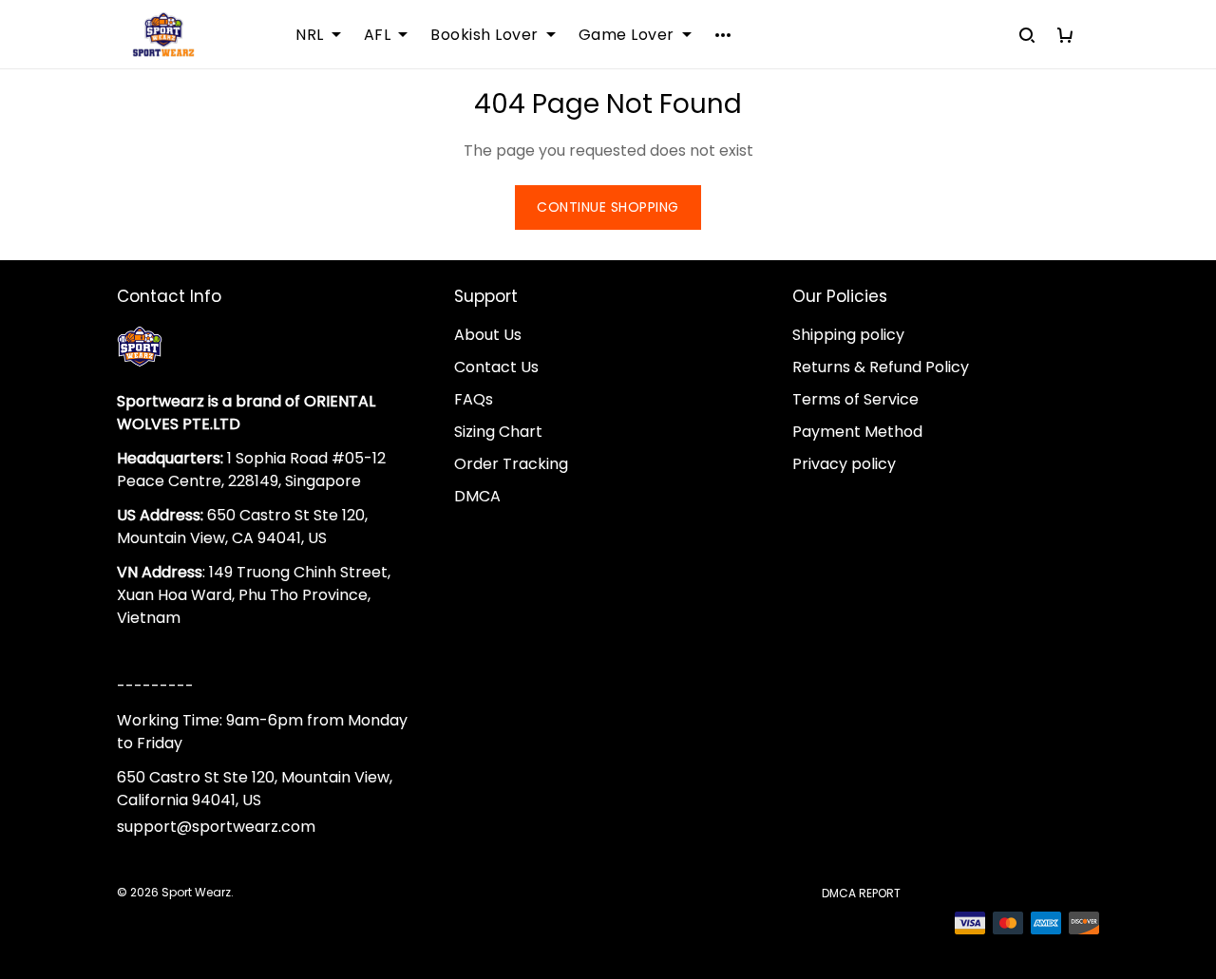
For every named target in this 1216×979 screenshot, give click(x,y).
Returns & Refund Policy (880, 367)
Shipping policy (848, 335)
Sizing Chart (498, 431)
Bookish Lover (484, 35)
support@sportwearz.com (216, 827)
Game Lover (626, 35)
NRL (309, 35)
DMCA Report (861, 893)
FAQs (473, 399)
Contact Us (496, 367)
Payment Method (857, 431)
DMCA (477, 496)
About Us (488, 335)
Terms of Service (855, 399)
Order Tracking (511, 464)
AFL (377, 35)
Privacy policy (844, 464)
